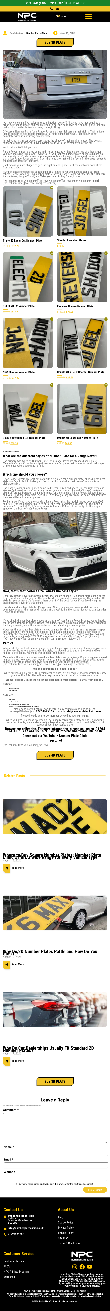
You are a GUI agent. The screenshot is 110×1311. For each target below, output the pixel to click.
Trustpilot (55, 740)
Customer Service (14, 1261)
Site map (63, 1238)
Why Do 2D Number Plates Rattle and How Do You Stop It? (50, 953)
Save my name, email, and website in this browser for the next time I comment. (56, 1184)
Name (9, 1147)
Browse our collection (20, 729)
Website (9, 1171)
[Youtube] (89, 1266)
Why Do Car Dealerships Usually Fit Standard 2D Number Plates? (48, 1049)
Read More (17, 867)
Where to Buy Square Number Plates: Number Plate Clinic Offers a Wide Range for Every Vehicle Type (52, 856)
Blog (60, 1217)
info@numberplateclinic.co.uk (83, 711)
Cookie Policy (65, 1222)
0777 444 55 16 (32, 731)
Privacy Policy (66, 1227)
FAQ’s (7, 1266)
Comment (11, 1109)
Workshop (9, 1277)
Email (8, 1159)
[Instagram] (74, 1266)
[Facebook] (82, 1266)
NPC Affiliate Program (16, 1271)
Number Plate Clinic (73, 736)
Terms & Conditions (69, 1243)
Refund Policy (65, 1233)
